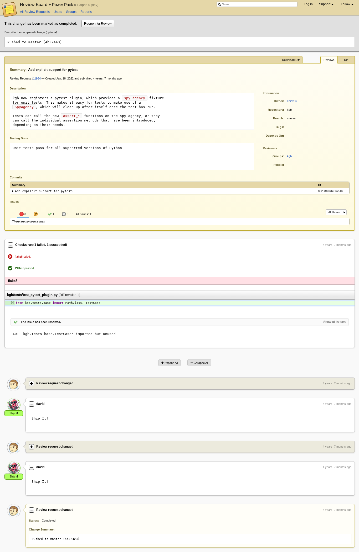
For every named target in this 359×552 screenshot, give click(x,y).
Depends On (274, 135)
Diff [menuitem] (346, 59)
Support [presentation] (324, 4)
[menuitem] (327, 4)
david (40, 404)
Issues (14, 201)
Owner (278, 101)
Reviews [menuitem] (329, 59)
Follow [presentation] (345, 4)
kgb (289, 156)
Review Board (47, 4)
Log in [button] (308, 4)
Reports (86, 12)
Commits (16, 177)
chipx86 (292, 101)
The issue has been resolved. (41, 321)
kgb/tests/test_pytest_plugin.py (32, 295)
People (278, 164)
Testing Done (19, 138)
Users (58, 12)
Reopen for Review (98, 23)
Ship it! (13, 413)
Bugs (279, 127)
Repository (275, 109)
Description (22, 88)
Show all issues (334, 322)
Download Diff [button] (291, 59)
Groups (71, 12)
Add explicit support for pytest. (44, 191)
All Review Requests (35, 12)
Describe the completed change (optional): (31, 32)
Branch (278, 118)
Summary (17, 70)
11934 (37, 78)
